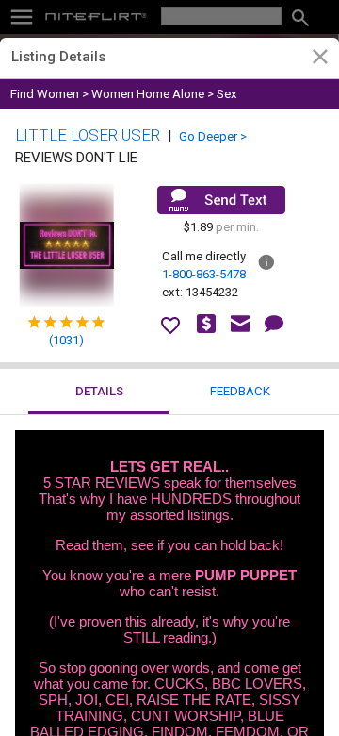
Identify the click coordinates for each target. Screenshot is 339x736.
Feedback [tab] (240, 391)
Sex (227, 94)
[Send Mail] (221, 200)
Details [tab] (99, 391)
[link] (320, 59)
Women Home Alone (147, 94)
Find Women (44, 94)
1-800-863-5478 (204, 274)
